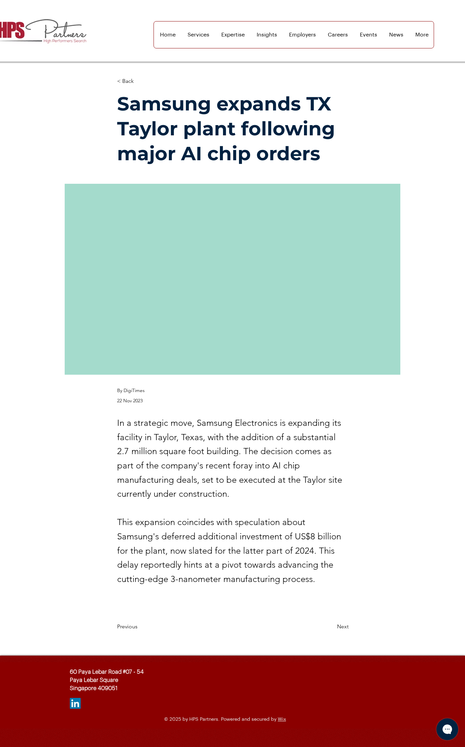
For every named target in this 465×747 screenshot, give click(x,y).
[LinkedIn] (75, 703)
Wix (282, 719)
